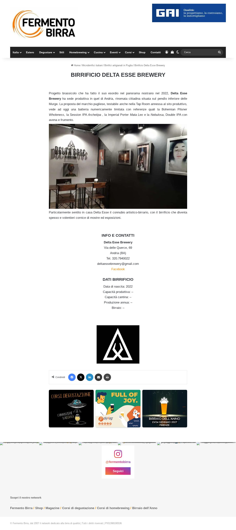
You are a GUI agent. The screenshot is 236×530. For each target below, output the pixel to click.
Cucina (98, 52)
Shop (142, 52)
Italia (16, 52)
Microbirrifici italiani (92, 65)
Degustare (45, 52)
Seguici (118, 470)
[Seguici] (118, 456)
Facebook (118, 269)
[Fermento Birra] (44, 23)
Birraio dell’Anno (144, 508)
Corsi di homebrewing (113, 508)
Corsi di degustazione (78, 508)
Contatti (156, 52)
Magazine (52, 508)
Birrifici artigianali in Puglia (118, 65)
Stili (61, 52)
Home (76, 65)
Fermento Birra (21, 508)
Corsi (128, 52)
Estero (30, 52)
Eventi (114, 52)
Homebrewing (78, 52)
